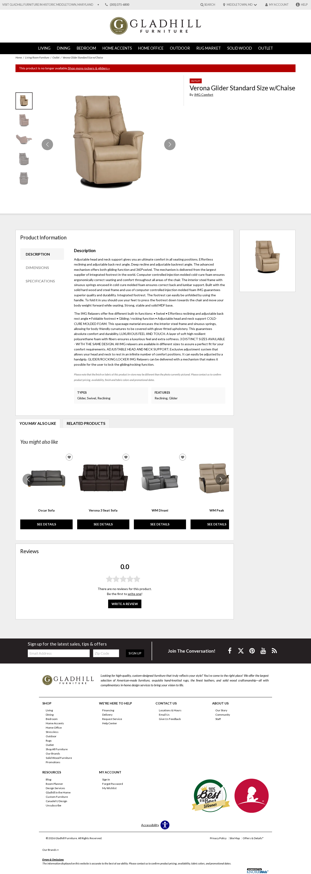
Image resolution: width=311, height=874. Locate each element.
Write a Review (125, 604)
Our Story (221, 710)
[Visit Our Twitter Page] (241, 651)
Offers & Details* (253, 838)
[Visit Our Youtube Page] (264, 651)
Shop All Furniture (57, 749)
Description (38, 254)
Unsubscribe (53, 805)
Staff (218, 719)
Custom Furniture (57, 796)
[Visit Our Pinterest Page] (252, 651)
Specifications (40, 281)
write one (134, 594)
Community (222, 714)
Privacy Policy (218, 838)
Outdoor (180, 48)
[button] (170, 144)
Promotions (53, 762)
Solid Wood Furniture (59, 758)
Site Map (234, 838)
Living (44, 48)
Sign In (106, 779)
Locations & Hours (170, 710)
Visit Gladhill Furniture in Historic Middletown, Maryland (47, 4)
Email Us (164, 714)
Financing (108, 710)
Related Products (86, 423)
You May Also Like (38, 423)
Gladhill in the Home (58, 792)
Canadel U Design (56, 801)
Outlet (265, 48)
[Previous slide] (28, 479)
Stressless (52, 732)
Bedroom (86, 48)
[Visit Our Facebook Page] (230, 651)
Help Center (109, 723)
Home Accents (117, 48)
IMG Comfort (203, 94)
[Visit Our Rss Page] (274, 651)
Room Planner (54, 783)
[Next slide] (221, 479)
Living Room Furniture (37, 57)
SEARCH (209, 4)
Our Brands (53, 753)
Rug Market (208, 48)
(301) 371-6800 (119, 4)
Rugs (49, 740)
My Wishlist (109, 788)
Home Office (150, 48)
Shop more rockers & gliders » (89, 68)
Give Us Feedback (170, 719)
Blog (48, 779)
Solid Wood (239, 48)
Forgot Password (112, 783)
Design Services (55, 788)
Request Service (112, 719)
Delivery (107, 714)
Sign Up (135, 653)
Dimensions (37, 267)
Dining (63, 48)
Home (18, 57)
